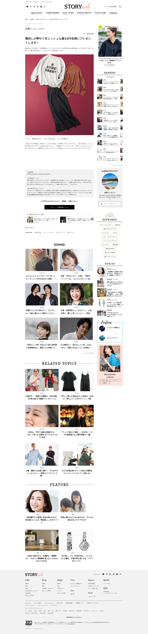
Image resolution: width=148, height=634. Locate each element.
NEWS (26, 583)
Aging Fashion (38, 232)
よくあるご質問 (37, 603)
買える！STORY (110, 252)
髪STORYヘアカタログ (47, 588)
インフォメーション (48, 603)
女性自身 (65, 610)
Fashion (28, 29)
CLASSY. (30, 610)
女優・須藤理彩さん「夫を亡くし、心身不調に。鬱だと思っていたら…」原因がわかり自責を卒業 (76, 313)
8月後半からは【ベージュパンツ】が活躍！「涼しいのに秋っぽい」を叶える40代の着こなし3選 (111, 106)
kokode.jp (27, 613)
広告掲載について (80, 603)
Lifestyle (60, 580)
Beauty (44, 580)
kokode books (42, 613)
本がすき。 (102, 610)
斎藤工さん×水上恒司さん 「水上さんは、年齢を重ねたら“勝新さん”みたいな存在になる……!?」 (41, 313)
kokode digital (50, 613)
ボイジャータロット (112, 338)
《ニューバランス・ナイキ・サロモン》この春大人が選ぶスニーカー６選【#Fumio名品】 (110, 160)
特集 (26, 586)
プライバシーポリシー (43, 605)
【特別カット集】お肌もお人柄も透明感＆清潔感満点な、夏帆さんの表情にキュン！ (41, 348)
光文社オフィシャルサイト (93, 603)
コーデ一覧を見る (109, 65)
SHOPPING (28, 593)
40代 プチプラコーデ (110, 229)
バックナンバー (115, 380)
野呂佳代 (115, 244)
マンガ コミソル (94, 610)
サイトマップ (54, 605)
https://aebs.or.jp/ (71, 623)
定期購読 (105, 382)
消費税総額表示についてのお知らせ (74, 617)
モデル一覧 (27, 603)
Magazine (91, 580)
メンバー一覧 (106, 583)
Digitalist (106, 580)
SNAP (26, 588)
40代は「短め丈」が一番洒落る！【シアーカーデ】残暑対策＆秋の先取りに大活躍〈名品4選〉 (111, 137)
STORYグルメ (60, 588)
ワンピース (105, 233)
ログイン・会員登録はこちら (59, 207)
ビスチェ (115, 233)
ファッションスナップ (110, 240)
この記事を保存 (89, 33)
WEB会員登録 (69, 603)
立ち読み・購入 (105, 380)
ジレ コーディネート (49, 232)
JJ (25, 610)
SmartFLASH (71, 610)
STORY (40, 610)
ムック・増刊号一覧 (92, 588)
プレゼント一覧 (91, 596)
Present (90, 593)
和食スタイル (58, 610)
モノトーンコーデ (105, 225)
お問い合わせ (60, 603)
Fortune (72, 580)
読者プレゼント (71, 232)
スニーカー (105, 244)
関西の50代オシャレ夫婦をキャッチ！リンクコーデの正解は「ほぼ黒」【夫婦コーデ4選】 (79, 219)
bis (52, 610)
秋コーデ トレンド (60, 232)
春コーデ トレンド (110, 256)
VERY (35, 610)
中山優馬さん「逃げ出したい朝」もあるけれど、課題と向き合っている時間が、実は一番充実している (76, 348)
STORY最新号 (91, 583)
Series (72, 590)
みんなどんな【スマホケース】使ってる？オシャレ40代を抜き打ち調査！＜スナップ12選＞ (41, 279)
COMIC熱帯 (78, 610)
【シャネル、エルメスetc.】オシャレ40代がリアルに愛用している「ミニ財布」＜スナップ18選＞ (111, 83)
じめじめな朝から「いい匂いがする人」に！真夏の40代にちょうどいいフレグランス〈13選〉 (111, 114)
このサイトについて (29, 605)
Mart (45, 610)
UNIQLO (117, 225)
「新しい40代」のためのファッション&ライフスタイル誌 (38, 1)
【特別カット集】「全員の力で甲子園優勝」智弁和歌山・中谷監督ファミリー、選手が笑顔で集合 (110, 129)
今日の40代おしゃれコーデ (31, 590)
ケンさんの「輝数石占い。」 (77, 583)
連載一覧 (72, 594)
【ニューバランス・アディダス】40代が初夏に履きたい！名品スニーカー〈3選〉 (111, 99)
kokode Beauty (34, 613)
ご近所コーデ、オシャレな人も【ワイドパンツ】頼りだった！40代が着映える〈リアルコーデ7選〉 (111, 145)
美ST (49, 610)
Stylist (105, 588)
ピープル (59, 590)
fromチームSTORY (38, 29)
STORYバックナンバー (93, 586)
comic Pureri (86, 610)
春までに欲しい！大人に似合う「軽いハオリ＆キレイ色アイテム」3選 (46, 219)
